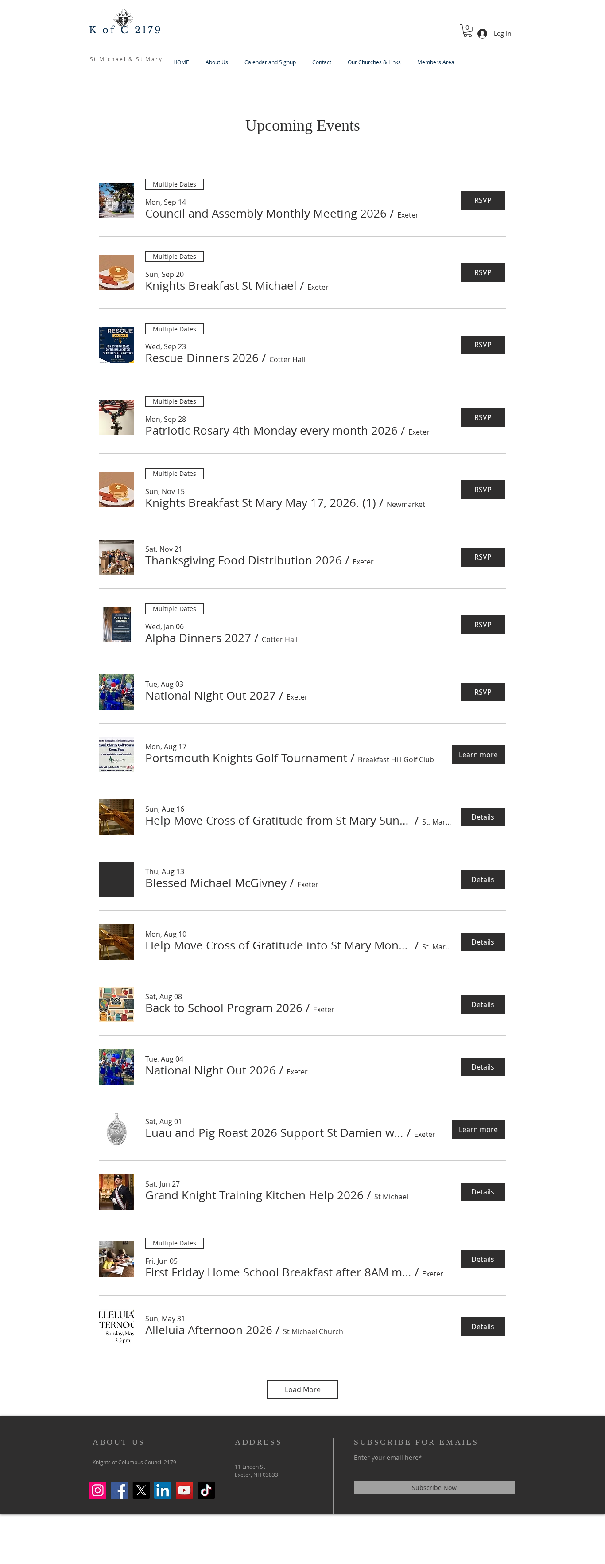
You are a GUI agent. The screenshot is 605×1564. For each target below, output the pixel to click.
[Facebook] (119, 1490)
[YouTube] (184, 1490)
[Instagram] (97, 1490)
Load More (303, 1389)
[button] (467, 30)
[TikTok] (206, 1490)
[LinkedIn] (162, 1490)
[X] (141, 1490)
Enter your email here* (388, 1458)
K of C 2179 (126, 30)
